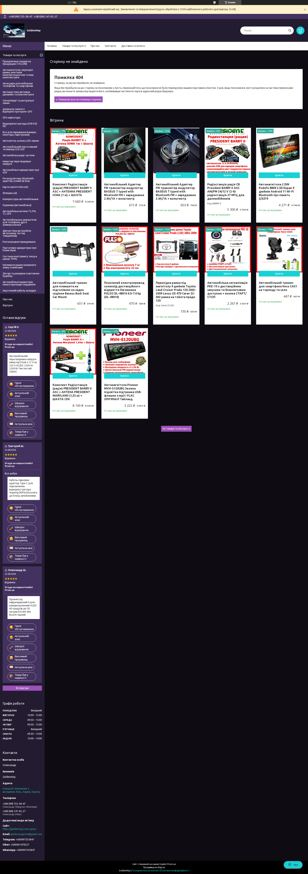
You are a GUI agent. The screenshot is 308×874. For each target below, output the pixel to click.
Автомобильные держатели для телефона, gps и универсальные (20, 222)
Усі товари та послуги (175, 428)
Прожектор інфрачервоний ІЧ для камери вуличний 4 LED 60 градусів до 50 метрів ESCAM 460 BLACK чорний (23, 607)
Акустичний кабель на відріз (19, 290)
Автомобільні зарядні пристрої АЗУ (21, 171)
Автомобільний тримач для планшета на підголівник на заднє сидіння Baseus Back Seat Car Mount (71, 290)
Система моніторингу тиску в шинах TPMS (20, 257)
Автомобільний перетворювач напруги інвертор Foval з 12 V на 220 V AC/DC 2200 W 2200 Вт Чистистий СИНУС (23, 364)
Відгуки (8, 305)
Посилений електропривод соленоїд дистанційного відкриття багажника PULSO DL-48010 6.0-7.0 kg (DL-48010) (124, 290)
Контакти (110, 45)
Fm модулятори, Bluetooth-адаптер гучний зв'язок (18, 179)
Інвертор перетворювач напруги (17, 162)
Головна (52, 45)
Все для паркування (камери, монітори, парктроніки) (19, 133)
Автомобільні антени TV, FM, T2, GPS (19, 212)
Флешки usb (10, 193)
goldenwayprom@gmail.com (26, 834)
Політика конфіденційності (175, 870)
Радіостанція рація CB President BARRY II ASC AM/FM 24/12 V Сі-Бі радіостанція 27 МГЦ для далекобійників (225, 191)
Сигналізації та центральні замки (18, 101)
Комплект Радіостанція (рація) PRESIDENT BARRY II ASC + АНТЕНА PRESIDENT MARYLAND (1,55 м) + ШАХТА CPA (72, 392)
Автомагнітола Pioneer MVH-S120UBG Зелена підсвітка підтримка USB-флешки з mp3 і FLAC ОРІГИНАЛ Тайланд (123, 392)
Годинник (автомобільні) (17, 205)
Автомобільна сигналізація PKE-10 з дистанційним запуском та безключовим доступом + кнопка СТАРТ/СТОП (227, 290)
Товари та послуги (73, 45)
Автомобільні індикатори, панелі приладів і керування (19, 283)
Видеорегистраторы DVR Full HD (20, 125)
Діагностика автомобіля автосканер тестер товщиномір (17, 233)
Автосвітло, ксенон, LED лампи (21, 140)
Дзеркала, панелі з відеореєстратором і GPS (17, 110)
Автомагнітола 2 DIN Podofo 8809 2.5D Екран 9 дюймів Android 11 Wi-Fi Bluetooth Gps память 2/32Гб (276, 191)
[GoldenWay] (14, 30)
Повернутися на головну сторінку (79, 99)
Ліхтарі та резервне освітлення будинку (21, 274)
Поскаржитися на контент (145, 870)
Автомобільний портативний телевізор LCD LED (20, 148)
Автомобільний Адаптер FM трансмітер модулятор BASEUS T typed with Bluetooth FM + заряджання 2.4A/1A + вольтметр (124, 191)
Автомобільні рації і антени (19, 155)
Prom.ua (171, 864)
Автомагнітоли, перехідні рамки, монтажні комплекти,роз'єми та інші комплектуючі (18, 74)
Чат (296, 864)
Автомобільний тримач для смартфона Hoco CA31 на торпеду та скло (278, 286)
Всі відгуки (22, 688)
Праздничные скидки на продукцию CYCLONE (17, 62)
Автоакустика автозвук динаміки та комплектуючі (18, 93)
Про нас (95, 45)
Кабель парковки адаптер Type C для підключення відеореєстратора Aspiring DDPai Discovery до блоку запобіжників (23, 488)
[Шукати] (290, 31)
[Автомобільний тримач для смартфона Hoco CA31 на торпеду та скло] (279, 249)
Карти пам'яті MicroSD (15, 187)
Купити (73, 175)
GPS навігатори (11, 117)
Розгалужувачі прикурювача (19, 241)
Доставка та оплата (133, 45)
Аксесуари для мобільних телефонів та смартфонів (18, 84)
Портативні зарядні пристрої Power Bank (20, 249)
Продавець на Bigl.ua (154, 867)
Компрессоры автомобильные (20, 199)
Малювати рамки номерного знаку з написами (19, 266)
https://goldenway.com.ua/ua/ (19, 829)
